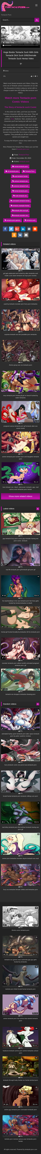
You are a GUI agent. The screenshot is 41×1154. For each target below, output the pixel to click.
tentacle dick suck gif (21, 210)
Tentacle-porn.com (23, 149)
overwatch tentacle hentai (20, 200)
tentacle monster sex (21, 215)
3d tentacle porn (13, 171)
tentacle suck (24, 161)
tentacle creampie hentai (21, 205)
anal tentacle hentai (20, 176)
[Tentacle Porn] (17, 7)
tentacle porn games (13, 220)
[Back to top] (34, 1148)
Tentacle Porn (24, 155)
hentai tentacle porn (21, 166)
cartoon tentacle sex (21, 181)
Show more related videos (20, 496)
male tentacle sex (21, 196)
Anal (12, 119)
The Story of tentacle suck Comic (20, 107)
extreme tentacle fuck (21, 186)
